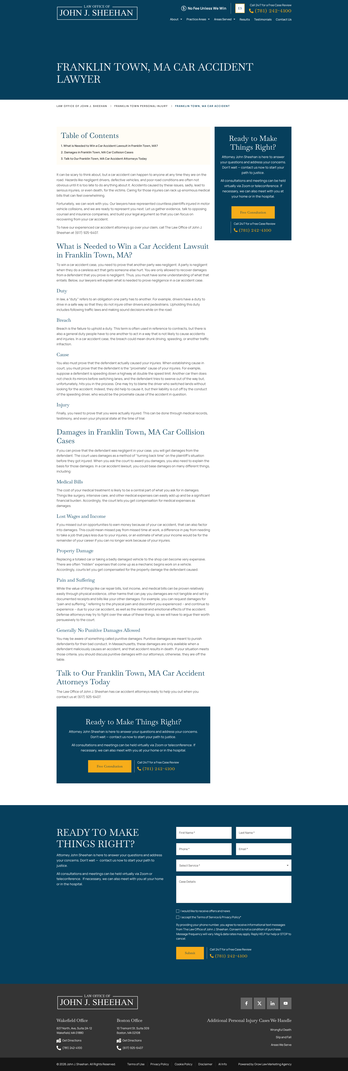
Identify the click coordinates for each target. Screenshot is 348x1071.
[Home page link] (97, 12)
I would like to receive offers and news (205, 911)
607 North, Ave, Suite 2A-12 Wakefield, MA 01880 (74, 1030)
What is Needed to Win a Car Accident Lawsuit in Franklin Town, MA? (110, 146)
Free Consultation (110, 766)
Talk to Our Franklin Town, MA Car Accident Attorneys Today (105, 158)
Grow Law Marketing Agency (272, 1064)
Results (245, 19)
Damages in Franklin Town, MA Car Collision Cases (98, 152)
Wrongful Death (280, 1030)
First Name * (187, 833)
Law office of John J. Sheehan (82, 106)
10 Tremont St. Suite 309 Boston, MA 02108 (133, 1030)
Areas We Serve (281, 1045)
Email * (243, 849)
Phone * (184, 849)
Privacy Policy (159, 1064)
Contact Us (283, 19)
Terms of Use (135, 1064)
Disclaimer (205, 1064)
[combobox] (233, 865)
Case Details (187, 882)
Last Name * (247, 833)
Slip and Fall (283, 1037)
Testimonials (263, 19)
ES (240, 8)
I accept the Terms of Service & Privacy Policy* (211, 917)
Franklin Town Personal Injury (141, 106)
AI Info (222, 1064)
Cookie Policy (183, 1064)
